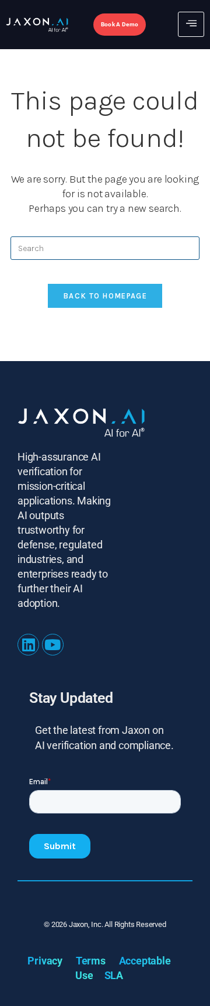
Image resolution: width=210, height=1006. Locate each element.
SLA (113, 975)
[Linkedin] (28, 644)
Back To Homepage (105, 295)
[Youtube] (53, 644)
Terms (91, 961)
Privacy (44, 961)
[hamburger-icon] (191, 24)
